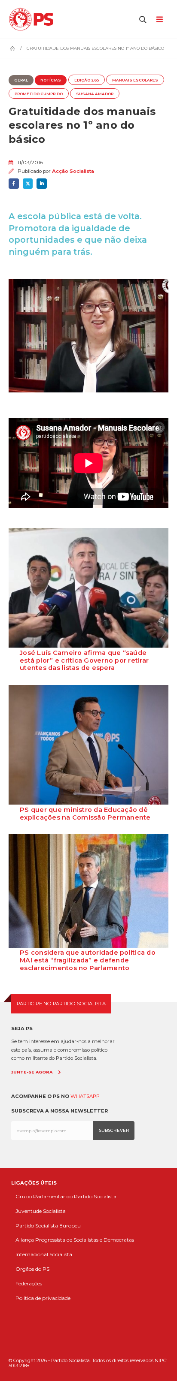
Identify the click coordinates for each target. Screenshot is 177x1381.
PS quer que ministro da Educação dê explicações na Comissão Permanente (85, 813)
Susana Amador (94, 94)
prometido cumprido (39, 94)
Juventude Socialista (40, 1211)
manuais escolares (135, 80)
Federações (28, 1283)
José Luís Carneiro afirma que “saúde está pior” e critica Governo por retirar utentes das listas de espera (84, 660)
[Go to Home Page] (12, 48)
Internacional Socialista (43, 1254)
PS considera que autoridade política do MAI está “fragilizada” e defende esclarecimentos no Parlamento (88, 960)
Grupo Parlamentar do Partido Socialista (65, 1196)
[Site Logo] (33, 19)
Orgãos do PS (32, 1269)
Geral (21, 80)
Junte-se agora (31, 1072)
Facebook (14, 183)
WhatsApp (85, 1096)
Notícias (50, 80)
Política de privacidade (42, 1298)
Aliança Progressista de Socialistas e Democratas (74, 1239)
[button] (143, 19)
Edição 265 (86, 80)
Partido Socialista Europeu (48, 1225)
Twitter (28, 183)
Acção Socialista (73, 171)
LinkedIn (42, 183)
